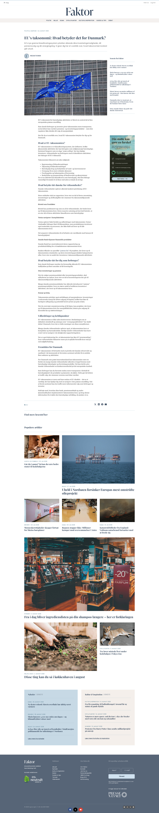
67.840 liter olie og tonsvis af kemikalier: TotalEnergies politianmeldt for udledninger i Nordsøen (120, 83)
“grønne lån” (64, 251)
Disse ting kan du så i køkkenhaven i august (54, 677)
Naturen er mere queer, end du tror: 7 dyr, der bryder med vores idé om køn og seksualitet (107, 717)
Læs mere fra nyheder (36, 739)
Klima (62, 20)
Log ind (153, 3)
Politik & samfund (30, 31)
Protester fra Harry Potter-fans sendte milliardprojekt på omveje (107, 730)
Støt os (146, 3)
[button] (70, 810)
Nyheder (27, 614)
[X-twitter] (130, 807)
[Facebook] (124, 807)
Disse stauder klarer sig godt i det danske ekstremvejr (121, 109)
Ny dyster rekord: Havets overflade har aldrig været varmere (121, 66)
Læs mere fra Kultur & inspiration (97, 738)
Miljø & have (28, 674)
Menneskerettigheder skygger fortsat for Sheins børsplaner (41, 528)
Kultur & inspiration (86, 20)
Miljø (56, 20)
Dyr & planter (71, 20)
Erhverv (27, 525)
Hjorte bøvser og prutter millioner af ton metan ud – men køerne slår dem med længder (122, 93)
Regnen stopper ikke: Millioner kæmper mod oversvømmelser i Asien (79, 528)
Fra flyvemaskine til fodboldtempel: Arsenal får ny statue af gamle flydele (106, 705)
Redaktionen (35, 56)
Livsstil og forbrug (31, 461)
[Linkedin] (133, 807)
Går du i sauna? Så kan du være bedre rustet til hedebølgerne (41, 465)
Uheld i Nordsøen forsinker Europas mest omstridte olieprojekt (98, 491)
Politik (48, 20)
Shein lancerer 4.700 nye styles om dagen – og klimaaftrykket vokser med (121, 74)
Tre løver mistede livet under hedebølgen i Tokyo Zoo (113, 652)
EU (27, 405)
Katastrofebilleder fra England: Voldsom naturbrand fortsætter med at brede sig (116, 530)
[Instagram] (127, 807)
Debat (110, 20)
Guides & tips (101, 20)
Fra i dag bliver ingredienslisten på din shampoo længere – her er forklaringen (78, 617)
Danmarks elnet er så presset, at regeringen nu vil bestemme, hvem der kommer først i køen (121, 101)
